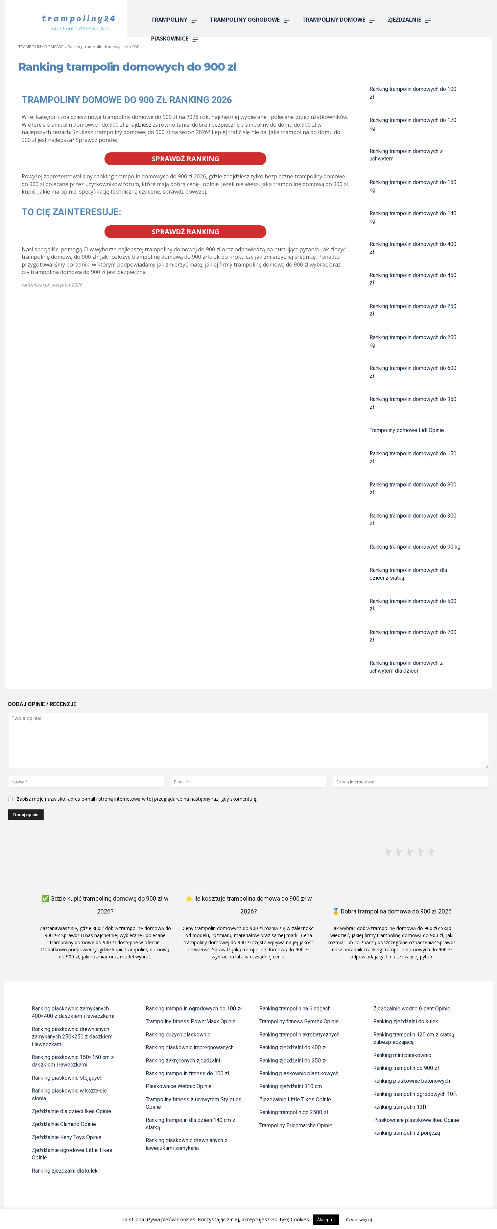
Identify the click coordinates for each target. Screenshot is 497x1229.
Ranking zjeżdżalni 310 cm (290, 1086)
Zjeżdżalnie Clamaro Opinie (64, 1124)
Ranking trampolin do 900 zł (406, 1068)
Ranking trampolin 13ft (399, 1107)
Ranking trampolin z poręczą (406, 1133)
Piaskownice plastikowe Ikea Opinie (416, 1120)
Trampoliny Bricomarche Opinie (295, 1125)
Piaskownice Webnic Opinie (179, 1086)
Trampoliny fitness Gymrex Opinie (299, 1021)
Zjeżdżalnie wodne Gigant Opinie (411, 1008)
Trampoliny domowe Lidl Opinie (407, 430)
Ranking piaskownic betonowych (411, 1081)
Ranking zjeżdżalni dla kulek (65, 1171)
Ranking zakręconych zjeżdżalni (183, 1060)
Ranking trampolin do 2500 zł (293, 1112)
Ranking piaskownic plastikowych (298, 1073)
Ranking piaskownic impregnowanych (190, 1047)
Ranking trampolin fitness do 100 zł (187, 1073)
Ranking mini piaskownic (402, 1055)
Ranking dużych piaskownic (178, 1034)
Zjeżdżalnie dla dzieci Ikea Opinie (71, 1111)
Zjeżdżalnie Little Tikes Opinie (295, 1099)
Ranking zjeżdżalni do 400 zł (293, 1047)
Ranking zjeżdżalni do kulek (405, 1021)
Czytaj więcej (359, 1220)
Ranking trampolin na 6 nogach (295, 1008)
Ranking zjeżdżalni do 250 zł (293, 1060)
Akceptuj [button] (326, 1220)
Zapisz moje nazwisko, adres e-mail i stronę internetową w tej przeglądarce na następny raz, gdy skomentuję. (137, 799)
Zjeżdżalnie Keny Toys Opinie (66, 1137)
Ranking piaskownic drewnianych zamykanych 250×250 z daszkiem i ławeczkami (72, 1037)
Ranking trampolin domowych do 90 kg (415, 547)
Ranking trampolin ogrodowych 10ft (415, 1094)
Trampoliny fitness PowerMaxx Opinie (191, 1021)
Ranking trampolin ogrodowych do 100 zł (194, 1008)
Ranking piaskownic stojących (67, 1078)
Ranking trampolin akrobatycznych (299, 1034)
